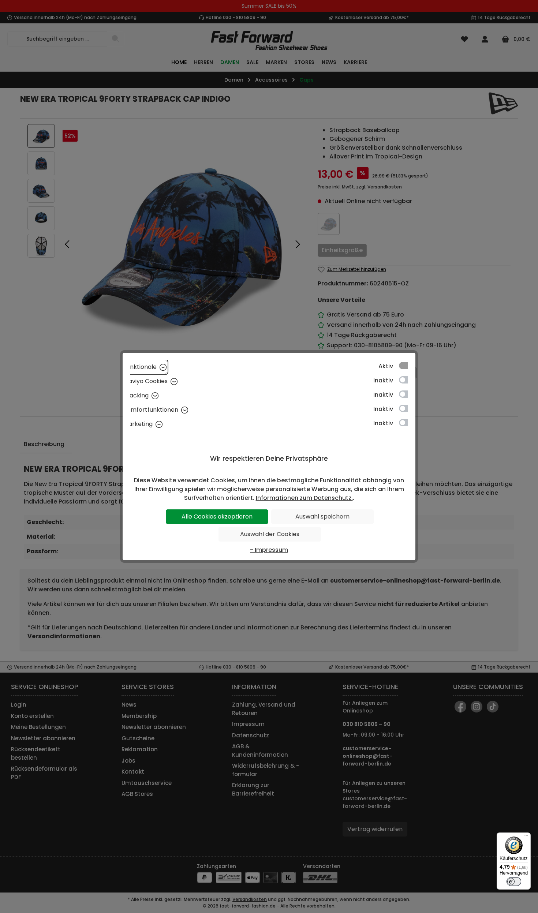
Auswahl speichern (322, 516)
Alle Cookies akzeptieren (217, 516)
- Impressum (269, 550)
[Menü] (526, 836)
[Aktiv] (407, 365)
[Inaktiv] (407, 379)
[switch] (514, 881)
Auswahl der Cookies (269, 534)
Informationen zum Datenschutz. (304, 498)
